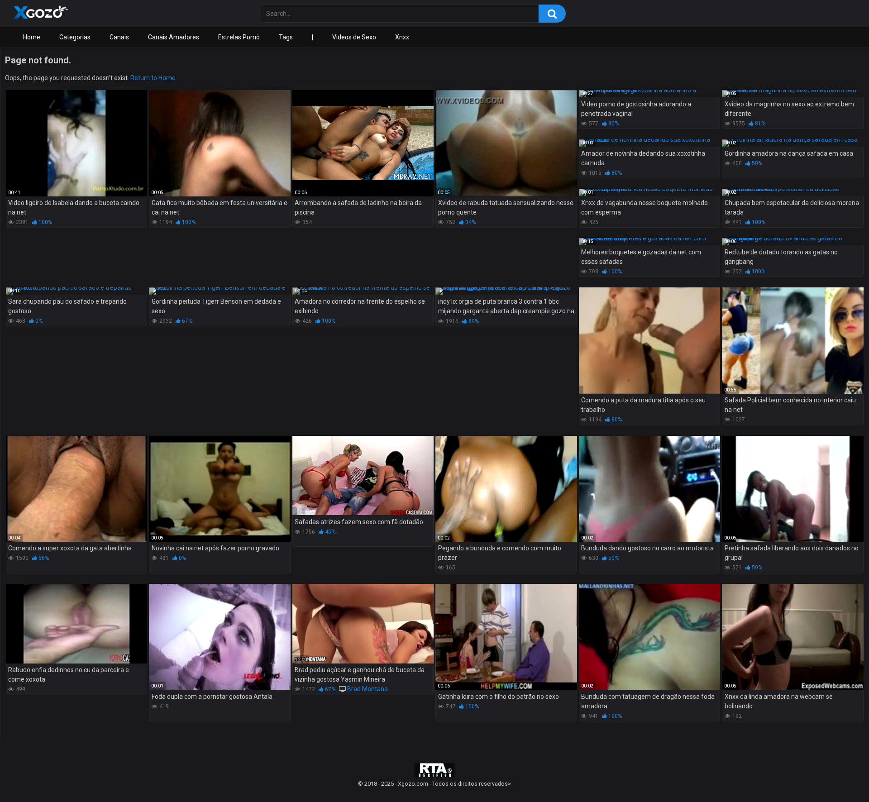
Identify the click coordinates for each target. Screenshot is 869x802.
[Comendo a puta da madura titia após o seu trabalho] (649, 340)
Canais (119, 37)
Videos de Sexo (354, 37)
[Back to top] (838, 774)
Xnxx (402, 37)
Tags (286, 37)
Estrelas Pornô (239, 37)
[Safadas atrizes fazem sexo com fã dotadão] (363, 476)
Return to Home (153, 77)
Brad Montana (367, 688)
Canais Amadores (173, 37)
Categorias (75, 37)
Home (31, 37)
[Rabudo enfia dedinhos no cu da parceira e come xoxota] (76, 624)
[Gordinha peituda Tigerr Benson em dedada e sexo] (219, 291)
